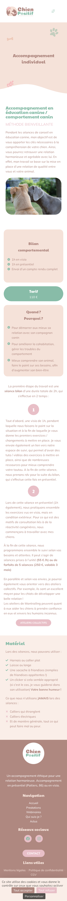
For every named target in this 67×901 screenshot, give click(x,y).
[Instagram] (39, 838)
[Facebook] (28, 838)
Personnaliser (34, 896)
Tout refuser (46, 890)
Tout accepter (23, 890)
